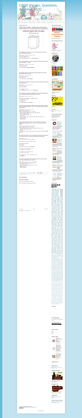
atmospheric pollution (55, 293)
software (57, 269)
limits (60, 251)
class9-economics (60, 268)
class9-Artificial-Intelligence (59, 284)
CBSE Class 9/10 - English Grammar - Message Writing (60, 165)
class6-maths (59, 229)
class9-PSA (59, 233)
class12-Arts (56, 282)
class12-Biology (57, 204)
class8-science (55, 195)
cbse (62, 221)
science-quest (53, 266)
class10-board (60, 276)
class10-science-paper (56, 210)
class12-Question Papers (55, 236)
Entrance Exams (50, 22)
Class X (38, 20)
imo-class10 (61, 285)
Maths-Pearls (57, 281)
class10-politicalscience (55, 277)
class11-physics (54, 223)
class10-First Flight (54, 276)
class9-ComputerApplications (57, 279)
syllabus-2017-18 (54, 234)
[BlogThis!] (38, 173)
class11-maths (57, 214)
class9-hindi (54, 202)
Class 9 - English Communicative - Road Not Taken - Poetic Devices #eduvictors (58, 355)
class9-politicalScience (55, 299)
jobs (55, 280)
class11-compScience (57, 222)
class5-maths (60, 296)
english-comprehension (55, 257)
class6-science (58, 207)
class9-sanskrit (54, 251)
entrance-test (56, 221)
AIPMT (59, 209)
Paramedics (61, 292)
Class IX (42, 20)
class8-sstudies (60, 213)
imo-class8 (54, 265)
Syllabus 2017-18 (32, 22)
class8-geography (60, 278)
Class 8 (47, 20)
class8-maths (54, 208)
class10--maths (59, 294)
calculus (54, 262)
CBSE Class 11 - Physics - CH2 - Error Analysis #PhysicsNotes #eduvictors (59, 123)
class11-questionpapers (59, 263)
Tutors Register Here (55, 319)
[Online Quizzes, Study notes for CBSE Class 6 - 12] (57, 111)
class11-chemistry (58, 239)
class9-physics (59, 250)
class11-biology (58, 219)
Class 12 (29, 20)
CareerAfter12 (24, 22)
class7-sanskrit (55, 264)
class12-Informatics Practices (57, 220)
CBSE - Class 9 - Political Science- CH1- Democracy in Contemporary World (59, 175)
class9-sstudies (54, 199)
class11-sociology (60, 295)
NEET (53, 211)
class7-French (56, 241)
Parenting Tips (59, 248)
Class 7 (51, 20)
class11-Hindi (61, 277)
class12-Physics (54, 215)
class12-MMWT (55, 296)
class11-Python (54, 249)
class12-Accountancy (57, 235)
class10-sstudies (60, 197)
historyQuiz (57, 285)
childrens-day (53, 294)
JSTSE (58, 266)
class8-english (57, 198)
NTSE (60, 20)
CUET (61, 269)
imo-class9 (59, 265)
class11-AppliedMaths (54, 295)
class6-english (54, 218)
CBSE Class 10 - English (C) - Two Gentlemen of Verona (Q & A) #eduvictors (59, 141)
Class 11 (33, 20)
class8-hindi (59, 217)
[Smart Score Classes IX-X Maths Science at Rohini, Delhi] (57, 402)
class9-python (61, 299)
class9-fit (60, 256)
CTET (19, 22)
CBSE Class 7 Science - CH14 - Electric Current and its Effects (59, 157)
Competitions (59, 247)
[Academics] (34, 407)
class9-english (55, 193)
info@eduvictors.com (55, 117)
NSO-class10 (59, 237)
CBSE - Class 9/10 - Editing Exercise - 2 (60, 149)
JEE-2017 (53, 292)
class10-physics (54, 212)
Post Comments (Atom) (26, 210)
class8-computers (58, 253)
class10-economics (54, 238)
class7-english (58, 211)
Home (19, 20)
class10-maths (54, 196)
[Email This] (37, 173)
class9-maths (23, 174)
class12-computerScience (57, 216)
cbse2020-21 (59, 255)
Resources (24, 20)
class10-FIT (61, 240)
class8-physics (61, 298)
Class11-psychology (54, 270)
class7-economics (54, 297)
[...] (54, 342)
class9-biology (59, 226)
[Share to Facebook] (40, 173)
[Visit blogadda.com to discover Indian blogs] (21, 408)
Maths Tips (57, 292)
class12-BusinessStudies (56, 205)
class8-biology (55, 278)
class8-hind (56, 298)
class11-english (60, 203)
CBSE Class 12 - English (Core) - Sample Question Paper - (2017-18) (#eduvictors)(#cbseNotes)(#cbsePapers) (58, 348)
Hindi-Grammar (59, 254)
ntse (53, 189)
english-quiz (53, 227)
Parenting (38, 22)
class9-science (55, 194)
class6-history (57, 283)
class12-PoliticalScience (55, 252)
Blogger (43, 410)
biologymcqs (61, 234)
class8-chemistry (60, 264)
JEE (57, 242)
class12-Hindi (61, 267)
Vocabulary (44, 22)
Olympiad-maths (54, 255)
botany (61, 293)
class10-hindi (58, 201)
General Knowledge (55, 230)
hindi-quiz (53, 280)
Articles (53, 254)
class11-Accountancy (54, 256)
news (53, 269)
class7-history (55, 268)
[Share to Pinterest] (41, 173)
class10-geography (58, 271)
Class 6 (56, 20)
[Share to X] (39, 173)
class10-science (55, 191)
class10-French (58, 244)
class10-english (55, 190)
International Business (59, 291)
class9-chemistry (54, 240)
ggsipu (53, 285)
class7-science (54, 206)
